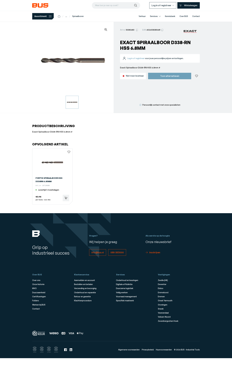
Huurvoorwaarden (164, 349)
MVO (34, 288)
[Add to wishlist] (196, 76)
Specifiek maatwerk (125, 300)
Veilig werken (122, 292)
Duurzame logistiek (124, 288)
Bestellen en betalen (83, 284)
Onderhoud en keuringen (127, 280)
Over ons (36, 280)
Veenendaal (163, 313)
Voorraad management (126, 296)
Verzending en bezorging (85, 288)
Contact (36, 309)
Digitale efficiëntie (124, 284)
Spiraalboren (78, 16)
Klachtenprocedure (83, 300)
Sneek (161, 309)
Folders (35, 300)
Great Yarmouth (165, 300)
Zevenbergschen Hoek (168, 321)
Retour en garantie (82, 296)
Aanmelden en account (84, 280)
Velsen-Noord (164, 317)
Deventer (162, 284)
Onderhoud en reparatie (85, 292)
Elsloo (160, 288)
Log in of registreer (136, 58)
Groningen (162, 305)
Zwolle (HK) (163, 280)
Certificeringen (39, 296)
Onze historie (38, 284)
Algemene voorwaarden (129, 349)
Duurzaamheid (38, 292)
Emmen (161, 296)
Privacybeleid (148, 349)
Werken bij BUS (38, 305)
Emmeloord (163, 292)
